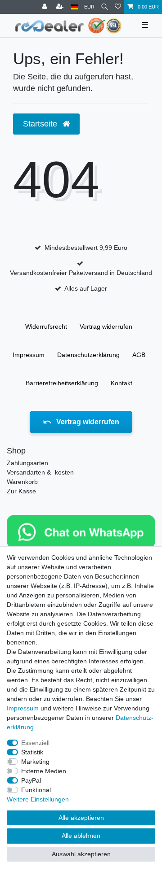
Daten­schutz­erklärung (88, 354)
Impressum (29, 354)
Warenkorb (22, 481)
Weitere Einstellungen (38, 799)
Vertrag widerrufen (106, 326)
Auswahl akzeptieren (81, 854)
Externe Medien (43, 771)
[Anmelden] (45, 7)
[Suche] (105, 7)
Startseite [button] (41, 123)
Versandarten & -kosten (40, 472)
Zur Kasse (21, 491)
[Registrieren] (60, 7)
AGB (138, 354)
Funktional (36, 789)
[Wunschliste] (118, 7)
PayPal (31, 780)
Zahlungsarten (27, 462)
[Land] (74, 7)
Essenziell (35, 742)
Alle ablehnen (81, 835)
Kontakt (121, 383)
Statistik (32, 752)
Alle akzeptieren (81, 817)
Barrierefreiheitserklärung (62, 383)
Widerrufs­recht (46, 326)
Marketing (35, 761)
